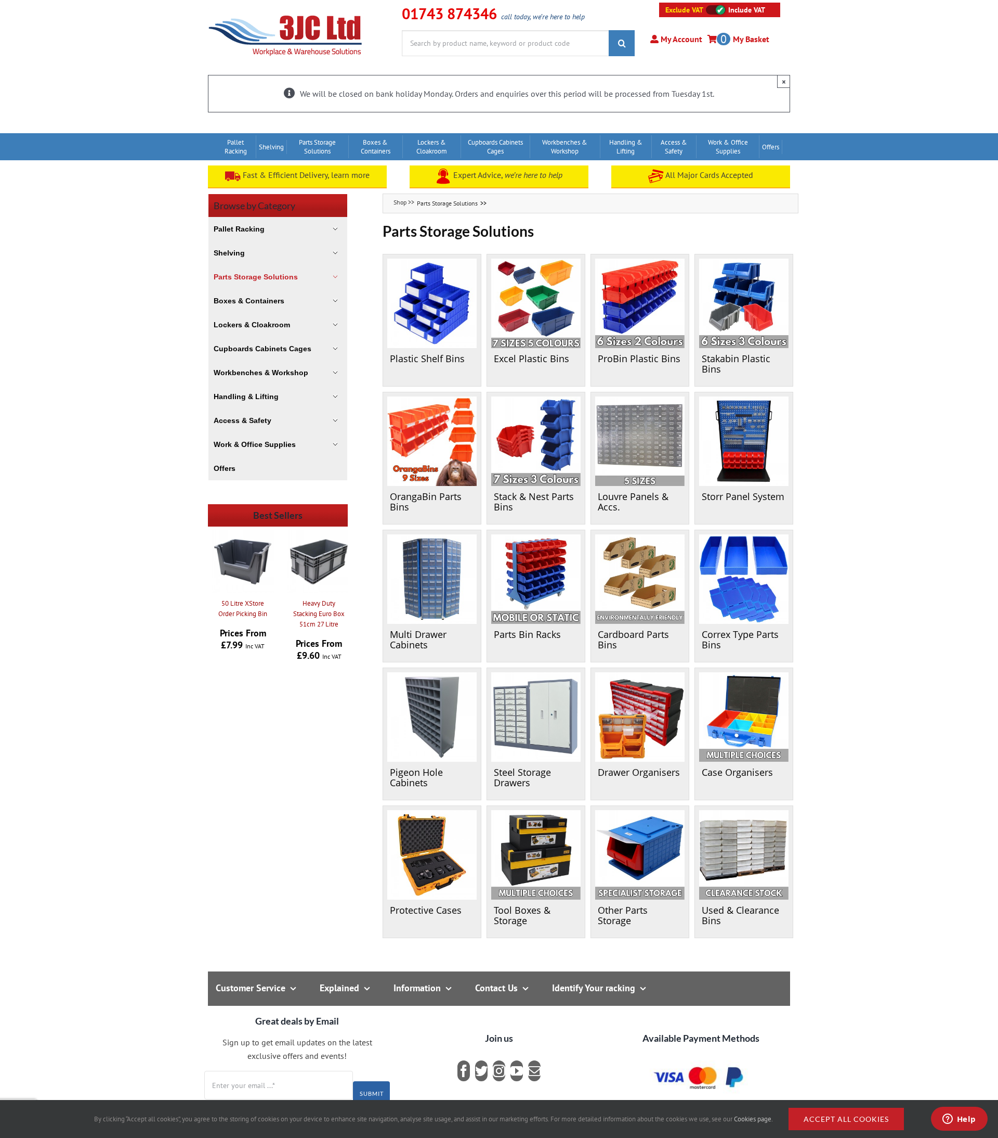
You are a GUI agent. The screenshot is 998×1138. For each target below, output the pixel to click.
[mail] (534, 1070)
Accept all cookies (846, 1119)
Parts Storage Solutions (447, 203)
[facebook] (463, 1070)
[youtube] (516, 1070)
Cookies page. (753, 1119)
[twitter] (481, 1070)
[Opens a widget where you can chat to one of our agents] (959, 1120)
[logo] (285, 13)
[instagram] (499, 1070)
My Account (680, 39)
